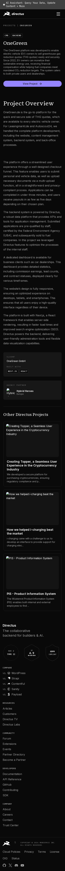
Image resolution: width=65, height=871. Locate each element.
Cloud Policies (11, 851)
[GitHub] (4, 865)
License (54, 851)
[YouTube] (22, 865)
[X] (10, 865)
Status (16, 858)
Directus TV (10, 719)
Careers (8, 814)
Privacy (29, 851)
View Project (30, 83)
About (6, 809)
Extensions (9, 743)
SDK (5, 795)
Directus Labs (11, 724)
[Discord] (16, 865)
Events (7, 749)
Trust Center (11, 825)
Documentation (12, 774)
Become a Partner (14, 759)
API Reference (12, 779)
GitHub (7, 784)
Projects (9, 25)
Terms (42, 851)
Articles (7, 708)
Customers (9, 714)
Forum (7, 738)
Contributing (10, 790)
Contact (7, 820)
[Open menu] (58, 14)
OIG (5, 858)
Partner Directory (14, 754)
